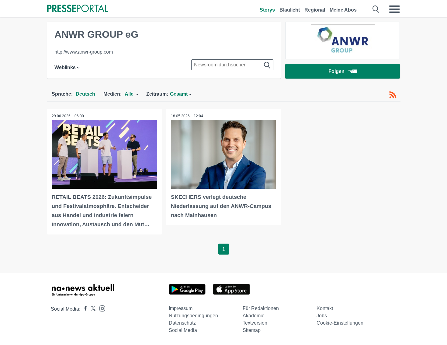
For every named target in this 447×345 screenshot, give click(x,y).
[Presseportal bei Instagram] (100, 308)
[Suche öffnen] (376, 9)
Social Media (183, 330)
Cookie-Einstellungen (340, 323)
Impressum (180, 308)
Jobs (322, 315)
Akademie (254, 315)
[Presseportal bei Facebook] (83, 309)
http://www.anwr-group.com (83, 52)
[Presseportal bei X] (91, 309)
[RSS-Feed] (393, 95)
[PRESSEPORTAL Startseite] (77, 9)
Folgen (336, 71)
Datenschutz (182, 323)
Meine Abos (343, 9)
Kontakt (325, 308)
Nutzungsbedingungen (193, 315)
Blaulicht (289, 9)
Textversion (255, 323)
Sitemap (252, 330)
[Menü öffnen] (394, 9)
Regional (314, 9)
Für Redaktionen (261, 308)
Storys (267, 9)
